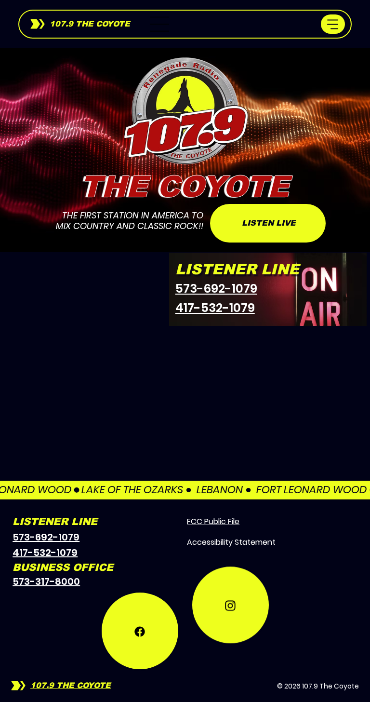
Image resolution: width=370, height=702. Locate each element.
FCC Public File (213, 521)
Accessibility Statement (231, 542)
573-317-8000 (46, 581)
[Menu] (160, 24)
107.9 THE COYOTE (90, 24)
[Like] (140, 631)
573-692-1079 (216, 288)
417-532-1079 (215, 307)
